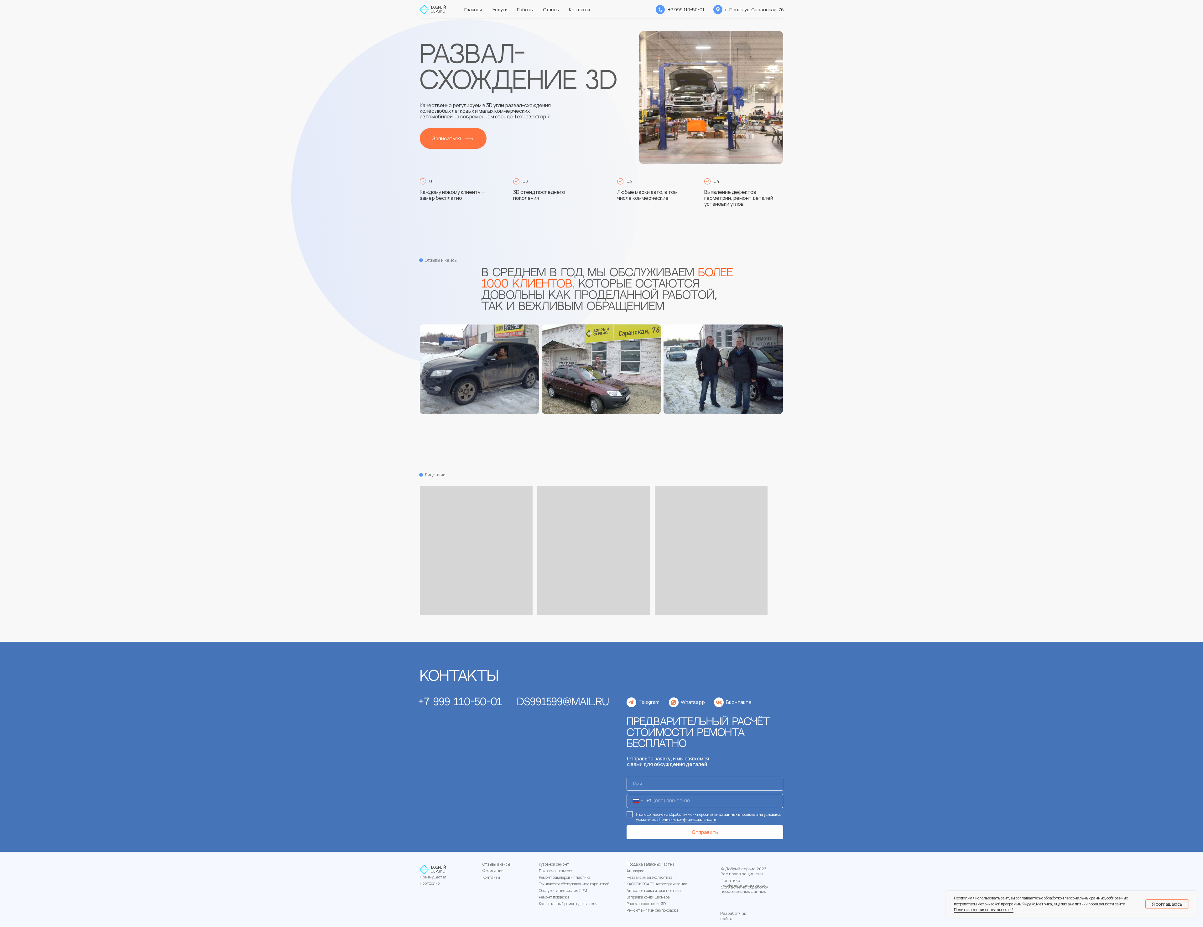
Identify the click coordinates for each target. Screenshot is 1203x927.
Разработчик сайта (733, 915)
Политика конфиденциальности (743, 883)
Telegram (648, 702)
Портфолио (430, 883)
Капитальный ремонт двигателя (568, 903)
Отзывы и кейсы (496, 864)
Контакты (491, 877)
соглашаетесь (1028, 898)
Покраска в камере (555, 870)
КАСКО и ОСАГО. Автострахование (657, 884)
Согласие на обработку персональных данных (744, 889)
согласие (655, 814)
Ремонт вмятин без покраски (652, 910)
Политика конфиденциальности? (983, 909)
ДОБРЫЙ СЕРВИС (438, 9)
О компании (492, 870)
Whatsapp (693, 702)
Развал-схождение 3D (646, 903)
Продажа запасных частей (650, 864)
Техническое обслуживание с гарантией (574, 884)
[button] (453, 138)
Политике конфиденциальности (687, 819)
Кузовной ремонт (554, 864)
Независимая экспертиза (650, 877)
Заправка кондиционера (648, 897)
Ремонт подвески (554, 897)
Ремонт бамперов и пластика (565, 877)
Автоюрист (636, 870)
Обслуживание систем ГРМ (563, 890)
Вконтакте (739, 702)
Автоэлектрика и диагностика (654, 890)
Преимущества (433, 877)
